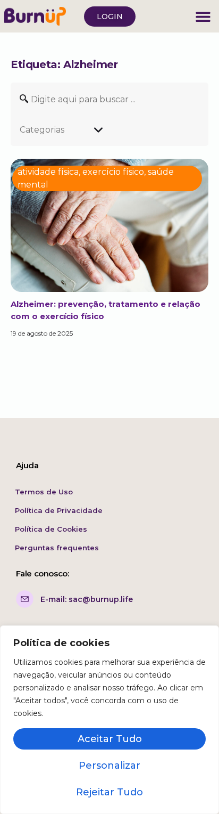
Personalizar (109, 765)
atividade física (48, 172)
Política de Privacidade (59, 510)
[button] (203, 16)
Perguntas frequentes (57, 547)
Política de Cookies (51, 529)
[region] (109, 719)
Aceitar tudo (110, 739)
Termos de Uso (44, 491)
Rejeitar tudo (109, 792)
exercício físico (113, 172)
